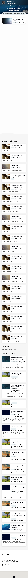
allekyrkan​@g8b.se (6, 567)
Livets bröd (18, 5)
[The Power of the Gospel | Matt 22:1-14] (6, 527)
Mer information (6, 557)
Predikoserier (9, 13)
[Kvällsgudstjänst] (6, 166)
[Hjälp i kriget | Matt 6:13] (6, 428)
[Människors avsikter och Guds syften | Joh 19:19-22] (6, 359)
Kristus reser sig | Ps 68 (16, 477)
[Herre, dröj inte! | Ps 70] (6, 402)
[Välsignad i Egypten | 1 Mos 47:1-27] (6, 467)
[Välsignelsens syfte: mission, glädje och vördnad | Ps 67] (6, 515)
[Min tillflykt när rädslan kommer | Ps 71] (6, 374)
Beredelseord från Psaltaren (17, 380)
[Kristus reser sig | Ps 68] (6, 479)
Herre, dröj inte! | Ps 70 (16, 401)
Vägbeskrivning (14, 557)
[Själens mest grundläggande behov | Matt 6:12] (6, 487)
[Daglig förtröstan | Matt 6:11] (6, 537)
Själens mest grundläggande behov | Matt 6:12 (18, 488)
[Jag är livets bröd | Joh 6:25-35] (7, 21)
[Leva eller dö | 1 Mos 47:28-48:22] (6, 454)
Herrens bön (13, 416)
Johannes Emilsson (15, 457)
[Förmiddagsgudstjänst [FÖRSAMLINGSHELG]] (6, 187)
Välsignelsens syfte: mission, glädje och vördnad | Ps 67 (18, 515)
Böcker (15, 13)
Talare (18, 13)
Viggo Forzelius (20, 479)
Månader (22, 13)
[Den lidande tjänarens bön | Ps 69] (6, 442)
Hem (8, 5)
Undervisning (12, 5)
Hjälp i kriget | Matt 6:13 (16, 427)
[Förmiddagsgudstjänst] (6, 146)
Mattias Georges (14, 378)
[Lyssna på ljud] (23, 22)
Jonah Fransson (20, 505)
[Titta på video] (21, 363)
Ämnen (4, 13)
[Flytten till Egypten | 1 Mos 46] (6, 503)
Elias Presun (20, 403)
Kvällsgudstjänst (15, 165)
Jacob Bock (19, 529)
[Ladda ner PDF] (24, 362)
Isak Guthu (19, 444)
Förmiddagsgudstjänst (16, 145)
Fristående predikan (15, 530)
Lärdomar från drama (15, 362)
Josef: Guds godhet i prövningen (18, 459)
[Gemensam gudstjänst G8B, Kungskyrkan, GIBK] (6, 176)
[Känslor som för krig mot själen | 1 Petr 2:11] (6, 386)
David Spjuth (20, 519)
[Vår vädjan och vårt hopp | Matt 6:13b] (6, 412)
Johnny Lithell (22, 361)
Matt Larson (20, 22)
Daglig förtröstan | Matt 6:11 (18, 535)
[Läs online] (11, 392)
